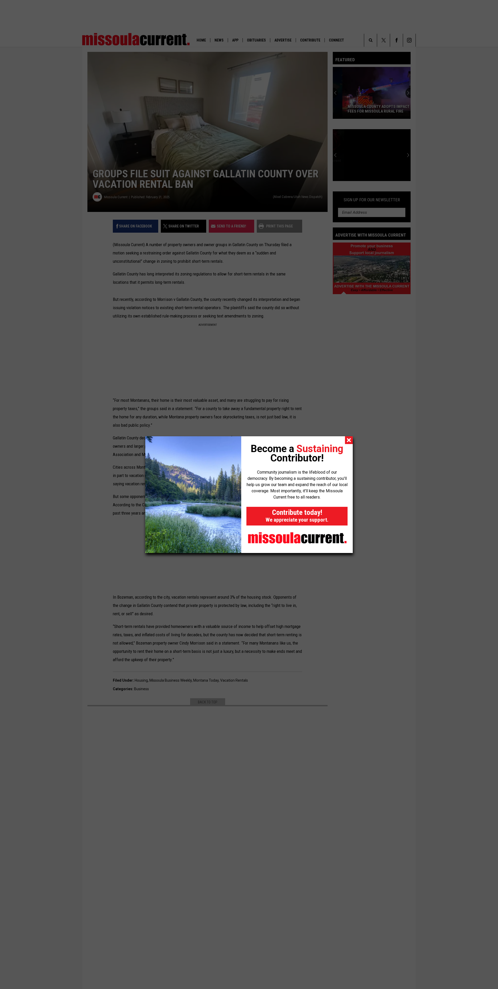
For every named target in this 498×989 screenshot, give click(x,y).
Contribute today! (297, 515)
